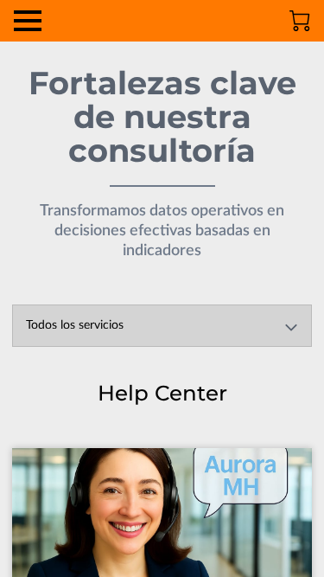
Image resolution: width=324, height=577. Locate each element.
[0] (299, 20)
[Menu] (27, 21)
